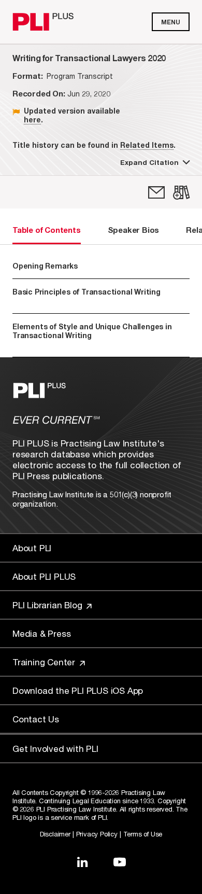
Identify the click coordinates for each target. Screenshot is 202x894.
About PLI (31, 547)
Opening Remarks (45, 265)
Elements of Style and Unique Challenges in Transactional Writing (95, 335)
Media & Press (41, 633)
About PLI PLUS (44, 576)
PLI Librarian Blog (48, 604)
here (32, 119)
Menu (170, 22)
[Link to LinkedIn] (82, 862)
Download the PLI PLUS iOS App (77, 690)
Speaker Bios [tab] (134, 229)
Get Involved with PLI (55, 748)
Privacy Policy (97, 834)
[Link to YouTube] (119, 862)
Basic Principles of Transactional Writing (86, 296)
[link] (156, 192)
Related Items (147, 145)
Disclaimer (55, 834)
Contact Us (35, 719)
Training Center (45, 661)
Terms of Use (143, 834)
